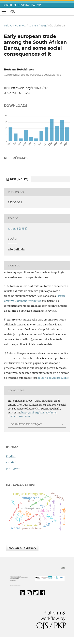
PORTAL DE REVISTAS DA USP (22, 5)
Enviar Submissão (22, 548)
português (13, 468)
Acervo (20, 25)
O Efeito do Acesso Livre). (53, 378)
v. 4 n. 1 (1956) (37, 25)
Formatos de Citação (26, 424)
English (11, 456)
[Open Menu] (4, 12)
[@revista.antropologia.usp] (29, 594)
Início (8, 25)
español (11, 462)
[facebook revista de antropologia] (42, 594)
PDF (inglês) (18, 179)
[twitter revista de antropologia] (35, 594)
